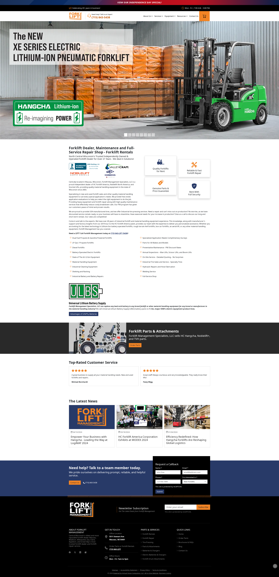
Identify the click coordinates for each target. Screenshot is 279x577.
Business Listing (165, 573)
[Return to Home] (91, 510)
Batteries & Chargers (151, 550)
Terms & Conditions (159, 570)
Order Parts (135, 345)
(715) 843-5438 (91, 482)
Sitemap (115, 570)
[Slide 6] (145, 135)
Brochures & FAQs (186, 542)
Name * (158, 468)
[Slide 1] (125, 135)
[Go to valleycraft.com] (117, 166)
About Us (147, 16)
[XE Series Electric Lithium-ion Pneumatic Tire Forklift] (139, 80)
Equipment (169, 16)
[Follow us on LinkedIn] (80, 552)
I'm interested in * (189, 477)
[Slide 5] (141, 135)
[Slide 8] (153, 135)
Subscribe (203, 507)
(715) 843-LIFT (115, 549)
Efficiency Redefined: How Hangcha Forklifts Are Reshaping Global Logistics (186, 440)
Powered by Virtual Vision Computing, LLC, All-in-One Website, (136, 573)
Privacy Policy (145, 570)
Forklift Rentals (149, 534)
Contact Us (193, 16)
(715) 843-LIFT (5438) (119, 233)
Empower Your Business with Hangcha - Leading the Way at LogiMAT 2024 (89, 440)
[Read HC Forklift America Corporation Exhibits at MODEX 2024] (139, 417)
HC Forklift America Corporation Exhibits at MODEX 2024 (138, 438)
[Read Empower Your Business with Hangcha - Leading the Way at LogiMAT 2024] (92, 417)
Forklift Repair (148, 538)
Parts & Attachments (151, 546)
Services (158, 16)
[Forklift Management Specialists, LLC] (75, 16)
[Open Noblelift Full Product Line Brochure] (80, 173)
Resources (181, 16)
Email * (185, 468)
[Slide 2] (129, 135)
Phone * (158, 477)
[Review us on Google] (85, 552)
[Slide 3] (133, 135)
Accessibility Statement (129, 570)
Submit (160, 491)
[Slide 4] (137, 135)
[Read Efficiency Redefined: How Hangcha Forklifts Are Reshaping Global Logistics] (187, 417)
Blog (180, 546)
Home (181, 534)
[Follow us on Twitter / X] (75, 552)
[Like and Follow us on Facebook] (69, 552)
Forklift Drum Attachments (154, 559)
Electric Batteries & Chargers (154, 555)
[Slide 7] (149, 135)
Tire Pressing (148, 542)
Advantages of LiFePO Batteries (83, 314)
